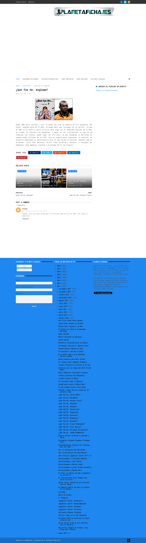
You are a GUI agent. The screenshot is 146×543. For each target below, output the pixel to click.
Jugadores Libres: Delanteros (70, 501)
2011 (59, 286)
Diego (24, 209)
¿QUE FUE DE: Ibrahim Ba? (69, 409)
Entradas (22, 266)
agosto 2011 (64, 300)
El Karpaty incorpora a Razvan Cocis (73, 346)
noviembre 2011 (65, 292)
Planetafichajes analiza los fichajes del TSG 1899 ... (74, 446)
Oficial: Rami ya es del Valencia (72, 515)
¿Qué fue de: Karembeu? (68, 398)
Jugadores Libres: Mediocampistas (72, 504)
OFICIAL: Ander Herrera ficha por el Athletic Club (73, 391)
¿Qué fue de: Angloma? (67, 403)
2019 (59, 266)
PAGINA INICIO (21, 2)
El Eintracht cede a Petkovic (70, 381)
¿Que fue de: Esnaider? (68, 421)
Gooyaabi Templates (53, 540)
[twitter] (125, 2)
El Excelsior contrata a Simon (70, 351)
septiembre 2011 (66, 298)
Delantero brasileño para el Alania (73, 343)
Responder (26, 219)
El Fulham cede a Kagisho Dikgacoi (72, 362)
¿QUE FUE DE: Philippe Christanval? (73, 430)
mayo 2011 (63, 309)
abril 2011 (63, 312)
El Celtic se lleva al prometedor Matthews (72, 330)
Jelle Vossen (63, 340)
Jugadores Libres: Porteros (69, 509)
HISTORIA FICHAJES (98, 79)
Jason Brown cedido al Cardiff (70, 323)
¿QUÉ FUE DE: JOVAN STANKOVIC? (71, 433)
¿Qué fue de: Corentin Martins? (52, 182)
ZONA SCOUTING (82, 79)
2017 (59, 269)
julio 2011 (63, 303)
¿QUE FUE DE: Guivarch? (68, 415)
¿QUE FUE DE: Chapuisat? (68, 412)
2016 (59, 272)
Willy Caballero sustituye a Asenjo (73, 373)
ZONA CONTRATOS (67, 79)
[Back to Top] (128, 540)
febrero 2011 (64, 318)
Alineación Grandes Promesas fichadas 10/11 (74, 441)
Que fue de (26, 86)
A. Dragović (63, 498)
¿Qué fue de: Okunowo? (67, 406)
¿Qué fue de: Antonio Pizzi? (70, 401)
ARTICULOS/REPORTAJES (50, 79)
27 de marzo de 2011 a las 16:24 (35, 211)
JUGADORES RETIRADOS (30, 79)
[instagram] (129, 2)
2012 (59, 283)
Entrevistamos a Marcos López (70, 464)
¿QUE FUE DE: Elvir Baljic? (69, 427)
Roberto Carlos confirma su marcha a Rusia (73, 436)
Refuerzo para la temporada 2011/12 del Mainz (74, 369)
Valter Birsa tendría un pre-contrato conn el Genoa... (73, 483)
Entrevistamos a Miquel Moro (70, 470)
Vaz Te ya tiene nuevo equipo (70, 320)
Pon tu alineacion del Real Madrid (72, 453)
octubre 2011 (64, 295)
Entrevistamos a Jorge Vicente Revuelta (74, 467)
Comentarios (23, 270)
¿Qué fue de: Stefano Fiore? (77, 182)
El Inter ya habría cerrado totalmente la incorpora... (74, 474)
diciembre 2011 (65, 289)
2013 (59, 280)
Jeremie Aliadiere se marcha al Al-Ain (74, 365)
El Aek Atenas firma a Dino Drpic (72, 387)
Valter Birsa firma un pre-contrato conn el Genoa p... (73, 524)
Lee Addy (61, 492)
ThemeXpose (28, 540)
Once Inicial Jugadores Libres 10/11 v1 (74, 456)
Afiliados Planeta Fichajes (69, 512)
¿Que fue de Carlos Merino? (25, 182)
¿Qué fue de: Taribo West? (69, 395)
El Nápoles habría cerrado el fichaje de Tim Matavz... (73, 488)
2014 (59, 277)
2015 (59, 275)
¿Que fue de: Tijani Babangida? (71, 424)
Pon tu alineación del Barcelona (71, 450)
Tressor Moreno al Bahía (68, 378)
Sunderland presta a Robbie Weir (71, 384)
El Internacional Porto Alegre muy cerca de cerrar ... (72, 479)
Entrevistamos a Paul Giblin (70, 461)
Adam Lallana (63, 334)
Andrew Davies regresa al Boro (70, 349)
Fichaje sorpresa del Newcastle (71, 375)
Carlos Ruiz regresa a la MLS (70, 326)
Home (17, 79)
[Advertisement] (31, 41)
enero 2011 (63, 533)
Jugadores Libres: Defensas (69, 506)
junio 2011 (63, 306)
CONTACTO (31, 2)
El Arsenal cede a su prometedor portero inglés (71, 355)
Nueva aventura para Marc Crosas (71, 359)
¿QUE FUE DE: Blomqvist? (68, 418)
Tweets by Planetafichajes (107, 90)
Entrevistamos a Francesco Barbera (72, 459)
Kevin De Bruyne (64, 495)
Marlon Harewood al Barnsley (70, 337)
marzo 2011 (63, 315)
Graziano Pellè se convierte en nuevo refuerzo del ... (73, 519)
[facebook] (121, 2)
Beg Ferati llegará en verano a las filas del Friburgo (73, 528)
